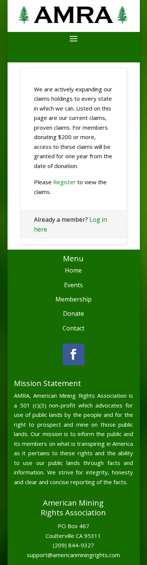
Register (64, 182)
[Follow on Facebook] (73, 354)
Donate (73, 313)
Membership (73, 299)
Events (73, 285)
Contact (73, 328)
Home (73, 270)
